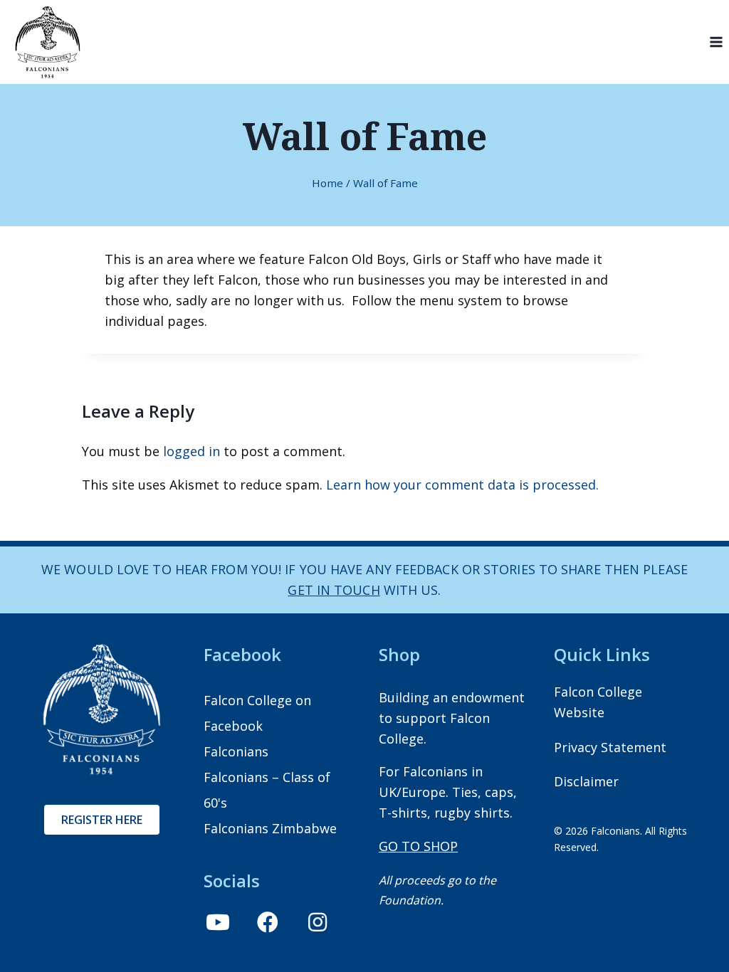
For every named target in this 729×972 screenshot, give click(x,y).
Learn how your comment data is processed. (462, 484)
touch (355, 589)
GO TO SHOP (418, 846)
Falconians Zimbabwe (270, 828)
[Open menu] (716, 42)
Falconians (236, 751)
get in (309, 589)
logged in (191, 451)
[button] (217, 922)
